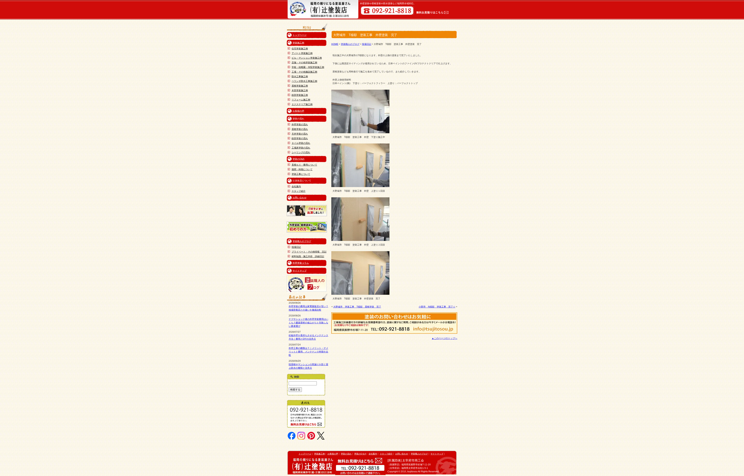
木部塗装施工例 (300, 90)
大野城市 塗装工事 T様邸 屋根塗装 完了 (357, 306)
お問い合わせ (300, 197)
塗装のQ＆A (360, 454)
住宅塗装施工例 (300, 48)
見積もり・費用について (304, 164)
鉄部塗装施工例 (300, 95)
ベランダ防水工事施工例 (304, 81)
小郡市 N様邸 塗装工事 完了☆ (437, 306)
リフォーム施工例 (301, 99)
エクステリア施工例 (302, 104)
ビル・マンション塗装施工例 (307, 58)
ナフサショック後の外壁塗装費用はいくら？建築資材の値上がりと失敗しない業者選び (308, 322)
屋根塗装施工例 (300, 85)
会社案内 (296, 186)
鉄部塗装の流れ (300, 138)
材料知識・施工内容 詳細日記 (308, 256)
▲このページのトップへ (444, 338)
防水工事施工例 (300, 76)
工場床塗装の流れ (301, 147)
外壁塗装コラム (301, 263)
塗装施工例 (298, 42)
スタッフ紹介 (299, 191)
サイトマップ (300, 270)
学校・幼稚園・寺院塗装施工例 (308, 67)
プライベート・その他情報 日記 (309, 251)
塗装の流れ (346, 454)
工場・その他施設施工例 (304, 71)
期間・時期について (302, 169)
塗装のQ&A (298, 159)
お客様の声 (298, 111)
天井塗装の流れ (300, 133)
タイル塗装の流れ (301, 143)
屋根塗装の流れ (300, 129)
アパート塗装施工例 (302, 53)
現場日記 (296, 247)
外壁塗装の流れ (300, 124)
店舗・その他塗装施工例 (304, 62)
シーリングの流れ (301, 152)
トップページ (300, 35)
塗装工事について (301, 174)
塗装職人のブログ (302, 241)
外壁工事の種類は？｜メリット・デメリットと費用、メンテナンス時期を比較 (308, 352)
